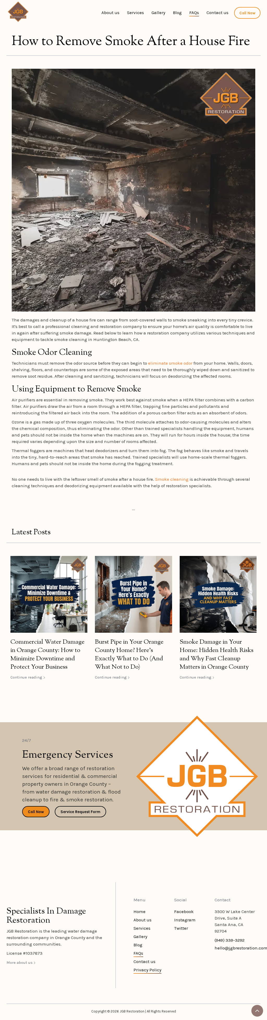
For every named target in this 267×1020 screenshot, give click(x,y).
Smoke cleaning (172, 479)
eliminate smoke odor (170, 363)
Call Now (247, 13)
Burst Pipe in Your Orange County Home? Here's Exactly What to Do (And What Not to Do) (129, 654)
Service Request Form (80, 811)
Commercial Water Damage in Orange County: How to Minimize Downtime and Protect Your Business (47, 654)
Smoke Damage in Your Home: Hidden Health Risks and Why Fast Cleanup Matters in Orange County (216, 654)
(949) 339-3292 (230, 940)
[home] (18, 12)
